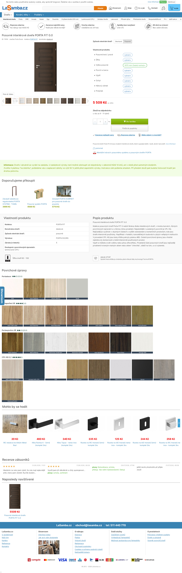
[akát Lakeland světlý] (12, 370)
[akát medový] (12, 343)
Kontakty (5, 546)
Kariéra (5, 540)
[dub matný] (99, 316)
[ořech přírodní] (99, 370)
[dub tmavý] (120, 343)
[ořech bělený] (55, 289)
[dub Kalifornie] (77, 316)
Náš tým (5, 537)
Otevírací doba (44, 535)
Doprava (78, 535)
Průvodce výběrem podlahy (158, 535)
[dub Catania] (34, 289)
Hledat (100, 8)
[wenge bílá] (142, 343)
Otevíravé (118, 41)
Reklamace (79, 543)
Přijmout (163, 2)
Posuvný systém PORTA (37, 204)
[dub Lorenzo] (164, 370)
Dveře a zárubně (154, 537)
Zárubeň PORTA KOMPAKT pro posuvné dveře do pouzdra (63, 201)
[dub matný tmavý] (120, 316)
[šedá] (77, 289)
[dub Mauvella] (55, 316)
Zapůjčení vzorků (118, 535)
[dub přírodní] (142, 316)
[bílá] (12, 289)
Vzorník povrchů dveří (156, 540)
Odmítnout (171, 2)
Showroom (116, 8)
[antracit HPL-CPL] (34, 370)
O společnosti (7, 535)
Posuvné (128, 41)
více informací (171, 144)
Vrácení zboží (80, 540)
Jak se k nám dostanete (48, 537)
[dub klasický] (34, 316)
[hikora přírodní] (12, 391)
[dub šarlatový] (99, 343)
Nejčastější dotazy (82, 552)
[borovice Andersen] (55, 343)
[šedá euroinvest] (120, 370)
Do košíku (131, 122)
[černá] (142, 370)
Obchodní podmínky (83, 546)
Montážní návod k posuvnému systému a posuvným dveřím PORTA (124, 152)
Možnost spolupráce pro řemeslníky (125, 540)
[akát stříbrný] (34, 343)
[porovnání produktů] (163, 7)
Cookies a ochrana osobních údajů (89, 549)
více (153, 2)
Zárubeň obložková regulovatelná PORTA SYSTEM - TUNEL (11, 201)
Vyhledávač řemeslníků (120, 537)
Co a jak (141, 8)
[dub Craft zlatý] (12, 316)
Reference (6, 543)
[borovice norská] (77, 343)
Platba (77, 537)
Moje (129, 8)
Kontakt (154, 8)
